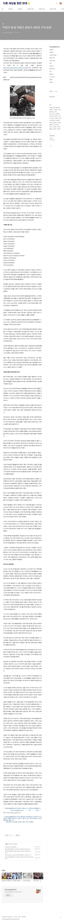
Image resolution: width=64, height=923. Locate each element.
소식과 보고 (52, 77)
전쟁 (59, 109)
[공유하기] (10, 835)
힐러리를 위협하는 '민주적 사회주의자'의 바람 (17, 849)
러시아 (50, 126)
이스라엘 (51, 116)
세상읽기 (20, 9)
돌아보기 (51, 74)
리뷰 (50, 71)
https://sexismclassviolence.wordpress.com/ (15, 67)
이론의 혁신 (42, 9)
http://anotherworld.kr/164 (13, 812)
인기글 (55, 91)
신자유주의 (57, 120)
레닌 (59, 116)
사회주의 (51, 109)
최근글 (50, 91)
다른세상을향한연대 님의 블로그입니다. (13, 892)
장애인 (59, 122)
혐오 (56, 111)
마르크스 (58, 126)
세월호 (50, 79)
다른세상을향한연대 (10, 890)
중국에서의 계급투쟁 (10, 847)
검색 (57, 3)
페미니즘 (58, 107)
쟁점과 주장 (31, 9)
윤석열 (50, 107)
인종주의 (58, 114)
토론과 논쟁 (52, 68)
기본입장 (10, 9)
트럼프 (54, 126)
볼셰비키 (51, 124)
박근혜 (54, 129)
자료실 (50, 82)
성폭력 (56, 118)
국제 (6, 844)
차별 (54, 107)
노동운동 (56, 109)
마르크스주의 (52, 114)
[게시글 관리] (12, 835)
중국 (53, 118)
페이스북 (50, 145)
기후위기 (51, 66)
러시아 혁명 (51, 120)
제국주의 (58, 129)
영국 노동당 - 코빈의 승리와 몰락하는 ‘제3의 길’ (17, 854)
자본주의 (56, 116)
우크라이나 (56, 124)
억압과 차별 (53, 9)
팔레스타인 (51, 111)
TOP (60, 917)
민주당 (50, 122)
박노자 (60, 118)
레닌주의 (55, 122)
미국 (50, 118)
